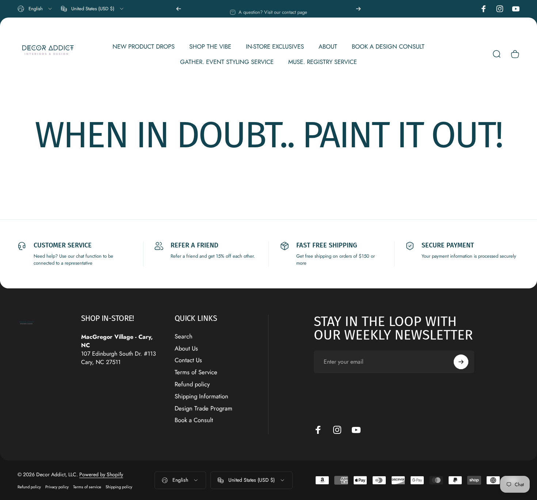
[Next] (358, 9)
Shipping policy (119, 487)
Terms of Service (196, 372)
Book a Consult (194, 420)
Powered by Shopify (101, 474)
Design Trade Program (203, 408)
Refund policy (192, 384)
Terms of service (87, 487)
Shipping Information (201, 396)
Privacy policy (57, 487)
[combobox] (35, 9)
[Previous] (179, 9)
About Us (186, 348)
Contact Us (188, 360)
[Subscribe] (461, 362)
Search (184, 336)
